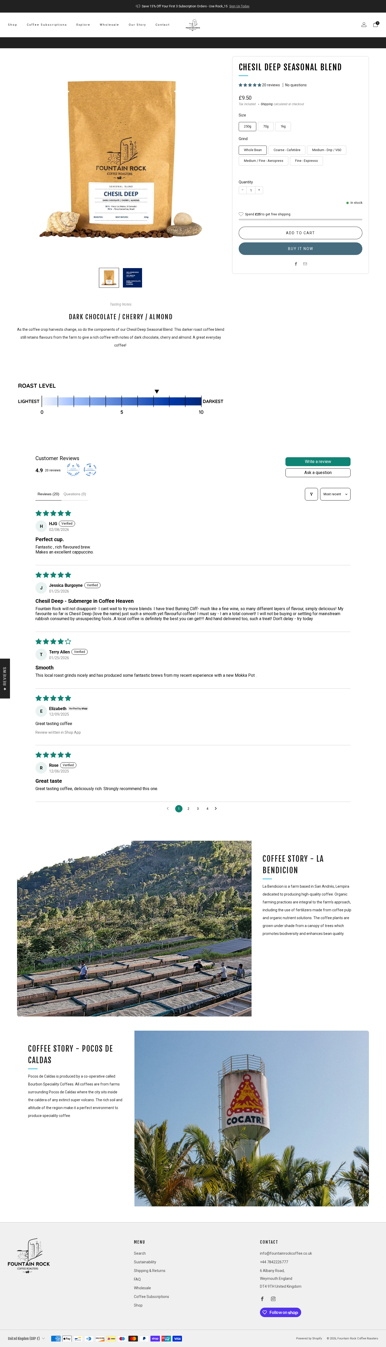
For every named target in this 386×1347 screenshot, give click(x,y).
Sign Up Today (239, 6)
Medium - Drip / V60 (326, 150)
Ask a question (318, 472)
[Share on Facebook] (296, 264)
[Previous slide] (27, 159)
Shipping (267, 104)
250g (247, 126)
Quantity (246, 182)
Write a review (318, 461)
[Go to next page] (217, 808)
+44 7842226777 (274, 1262)
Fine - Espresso (306, 161)
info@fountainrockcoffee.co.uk (286, 1253)
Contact (162, 24)
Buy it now (300, 249)
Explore (83, 24)
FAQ (137, 1279)
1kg (283, 126)
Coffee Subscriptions (47, 24)
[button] (250, 85)
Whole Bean (253, 150)
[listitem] (193, 6)
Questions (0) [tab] (75, 494)
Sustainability (145, 1262)
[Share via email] (305, 264)
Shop (12, 24)
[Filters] (311, 494)
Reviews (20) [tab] (48, 494)
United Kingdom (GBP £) (24, 1339)
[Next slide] (214, 159)
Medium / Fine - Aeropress (263, 161)
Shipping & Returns (149, 1271)
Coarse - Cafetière (287, 150)
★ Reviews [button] (5, 678)
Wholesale (109, 24)
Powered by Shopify (309, 1338)
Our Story (137, 24)
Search (140, 1253)
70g (266, 126)
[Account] (364, 24)
